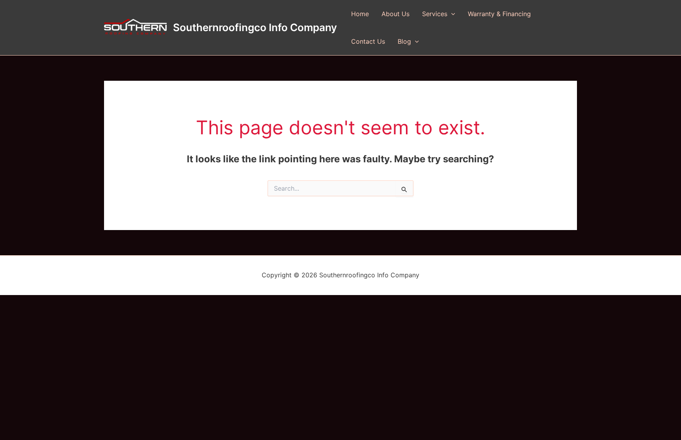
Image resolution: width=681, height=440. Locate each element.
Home (360, 14)
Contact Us (368, 41)
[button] (451, 14)
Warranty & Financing (499, 14)
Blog (404, 41)
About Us (395, 14)
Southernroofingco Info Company (255, 27)
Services (434, 14)
